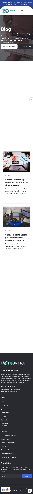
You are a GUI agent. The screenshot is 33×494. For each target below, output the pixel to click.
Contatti (4, 420)
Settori (3, 446)
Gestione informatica (8, 443)
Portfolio (4, 416)
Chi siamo (4, 405)
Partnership (5, 413)
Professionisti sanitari (8, 450)
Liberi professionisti (7, 453)
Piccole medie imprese (8, 457)
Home (3, 402)
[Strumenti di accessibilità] (31, 99)
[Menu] (30, 10)
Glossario (4, 425)
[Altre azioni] (27, 176)
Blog (2, 409)
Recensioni (4, 423)
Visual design (5, 439)
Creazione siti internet (8, 435)
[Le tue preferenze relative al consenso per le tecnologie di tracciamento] (30, 491)
